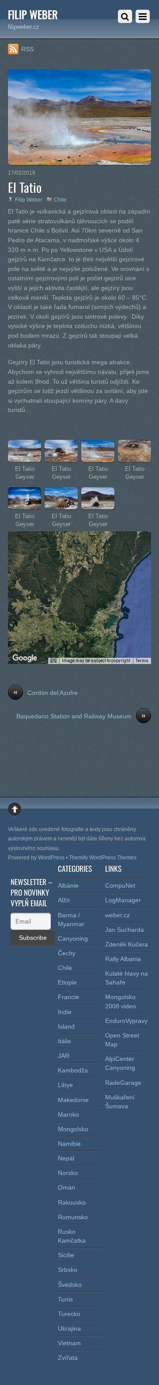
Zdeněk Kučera (126, 944)
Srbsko (67, 1269)
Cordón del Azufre (45, 692)
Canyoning (73, 938)
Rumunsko (73, 1217)
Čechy (67, 953)
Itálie (64, 1041)
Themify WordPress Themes (102, 858)
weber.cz (117, 915)
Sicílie (66, 1255)
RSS (27, 49)
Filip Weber (28, 200)
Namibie (69, 1143)
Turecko (69, 1313)
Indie (65, 1011)
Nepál (66, 1158)
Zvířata (68, 1357)
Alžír (64, 900)
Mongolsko (73, 1129)
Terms (142, 660)
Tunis (65, 1299)
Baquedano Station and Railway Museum (81, 716)
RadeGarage (123, 1082)
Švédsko (70, 1284)
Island (66, 1026)
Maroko (68, 1114)
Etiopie (67, 982)
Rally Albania (123, 958)
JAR (63, 1055)
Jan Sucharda (124, 929)
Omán (66, 1187)
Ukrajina (69, 1328)
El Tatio (25, 187)
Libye (65, 1084)
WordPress (51, 858)
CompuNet (120, 885)
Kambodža (73, 1070)
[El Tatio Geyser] (24, 457)
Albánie (68, 885)
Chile (60, 200)
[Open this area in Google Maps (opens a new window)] (24, 658)
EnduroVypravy (126, 1020)
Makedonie (73, 1099)
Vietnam (69, 1343)
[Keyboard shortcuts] (53, 661)
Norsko (68, 1172)
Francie (68, 996)
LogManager (123, 900)
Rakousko (72, 1202)
